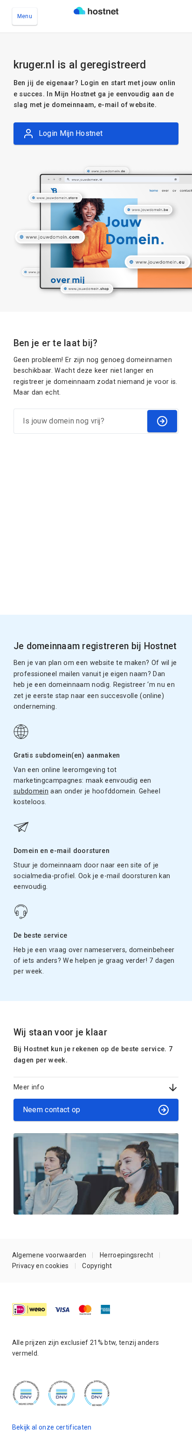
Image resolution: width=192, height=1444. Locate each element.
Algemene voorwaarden (49, 1255)
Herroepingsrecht (126, 1255)
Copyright (97, 1265)
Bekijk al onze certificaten (52, 1427)
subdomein (31, 791)
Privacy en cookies (40, 1265)
